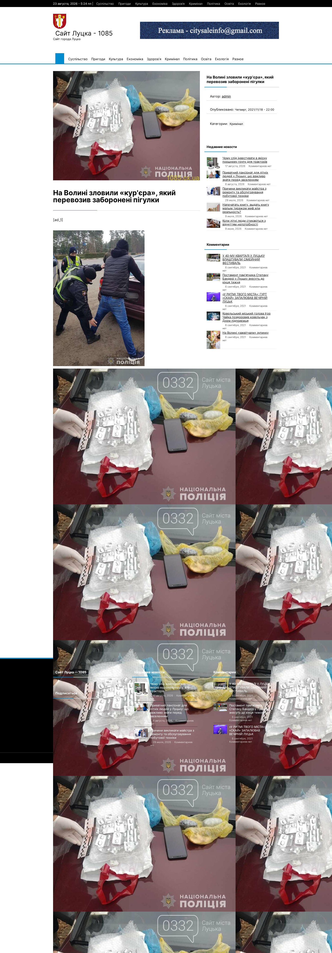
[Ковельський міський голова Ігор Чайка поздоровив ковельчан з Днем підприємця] (213, 316)
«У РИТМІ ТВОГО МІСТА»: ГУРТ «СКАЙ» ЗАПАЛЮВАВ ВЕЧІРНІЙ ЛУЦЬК (244, 297)
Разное (260, 3)
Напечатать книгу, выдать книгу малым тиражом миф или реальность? (245, 208)
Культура (141, 3)
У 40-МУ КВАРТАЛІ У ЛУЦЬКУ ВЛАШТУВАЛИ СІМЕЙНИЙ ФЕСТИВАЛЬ (243, 259)
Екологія (244, 3)
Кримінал (196, 3)
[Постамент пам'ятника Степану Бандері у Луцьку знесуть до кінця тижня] (213, 277)
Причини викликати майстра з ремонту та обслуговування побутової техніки (244, 192)
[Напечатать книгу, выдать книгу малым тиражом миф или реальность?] (213, 207)
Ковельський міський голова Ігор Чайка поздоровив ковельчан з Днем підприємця (246, 317)
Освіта (229, 3)
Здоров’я (178, 3)
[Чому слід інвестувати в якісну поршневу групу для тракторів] (213, 163)
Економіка (159, 3)
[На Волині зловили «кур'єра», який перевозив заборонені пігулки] (126, 125)
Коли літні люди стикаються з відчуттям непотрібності (244, 222)
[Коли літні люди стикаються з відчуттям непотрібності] (213, 223)
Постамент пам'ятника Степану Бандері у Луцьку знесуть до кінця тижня (245, 278)
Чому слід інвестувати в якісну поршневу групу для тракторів (244, 159)
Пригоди (124, 3)
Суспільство (105, 3)
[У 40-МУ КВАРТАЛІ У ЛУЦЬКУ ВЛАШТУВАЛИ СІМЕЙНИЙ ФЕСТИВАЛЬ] (213, 258)
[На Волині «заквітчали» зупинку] (213, 340)
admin (226, 96)
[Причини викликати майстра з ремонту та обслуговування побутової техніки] (213, 191)
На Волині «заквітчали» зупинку (245, 332)
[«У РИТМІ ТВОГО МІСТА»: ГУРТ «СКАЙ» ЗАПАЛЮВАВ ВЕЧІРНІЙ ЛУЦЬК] (213, 296)
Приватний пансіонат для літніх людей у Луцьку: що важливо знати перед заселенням (245, 176)
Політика (213, 3)
